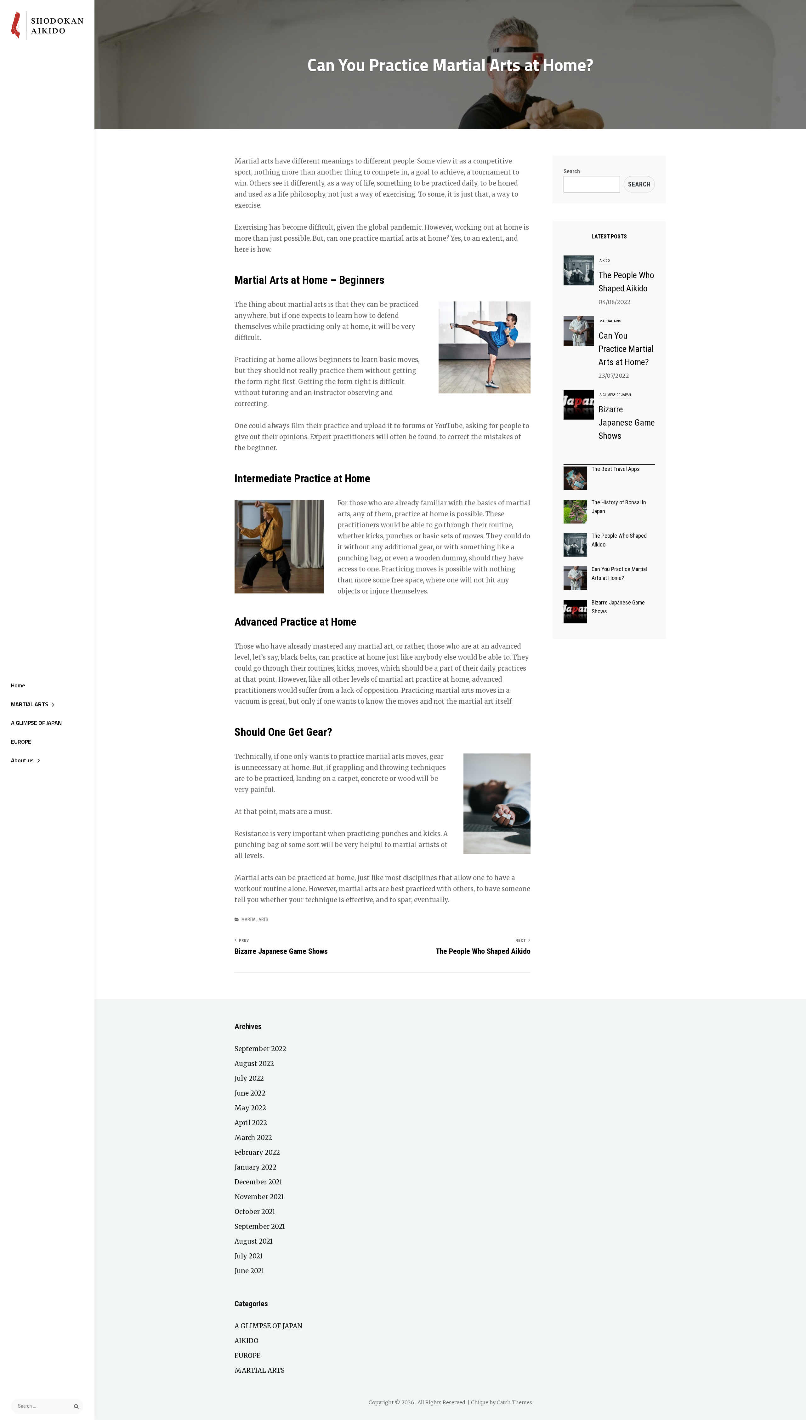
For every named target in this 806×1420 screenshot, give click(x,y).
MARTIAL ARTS (29, 704)
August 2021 (254, 1241)
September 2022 (260, 1049)
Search (572, 171)
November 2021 (259, 1197)
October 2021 (255, 1212)
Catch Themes (514, 1402)
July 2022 (249, 1078)
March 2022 (253, 1138)
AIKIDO (604, 260)
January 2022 (255, 1167)
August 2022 (254, 1064)
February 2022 (257, 1152)
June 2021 (249, 1271)
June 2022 (250, 1093)
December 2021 (258, 1182)
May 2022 (250, 1108)
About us (22, 760)
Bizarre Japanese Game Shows (627, 421)
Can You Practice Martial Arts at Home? (626, 347)
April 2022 (251, 1123)
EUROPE (21, 741)
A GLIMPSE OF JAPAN (36, 723)
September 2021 (260, 1226)
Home (18, 685)
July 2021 (249, 1256)
